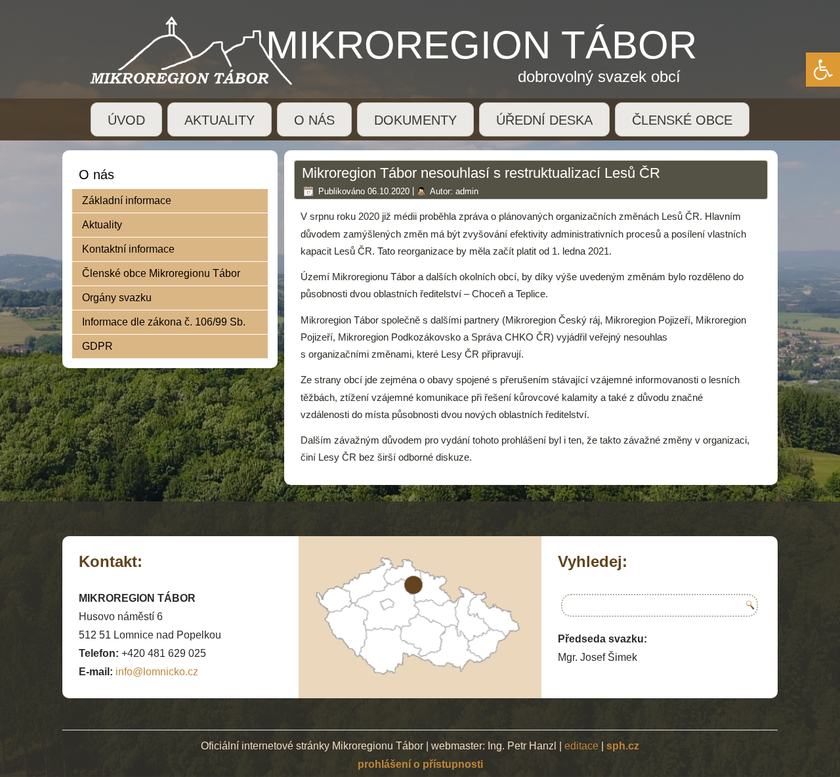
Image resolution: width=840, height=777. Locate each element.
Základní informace (126, 200)
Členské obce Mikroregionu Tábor (161, 273)
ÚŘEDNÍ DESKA (544, 120)
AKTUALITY (219, 120)
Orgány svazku (117, 297)
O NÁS (314, 120)
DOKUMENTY (415, 120)
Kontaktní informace (128, 249)
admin (466, 191)
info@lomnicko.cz (157, 671)
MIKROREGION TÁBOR (481, 45)
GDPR (97, 346)
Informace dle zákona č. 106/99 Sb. (163, 321)
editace (581, 745)
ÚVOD (126, 120)
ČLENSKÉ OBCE (682, 120)
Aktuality (102, 224)
